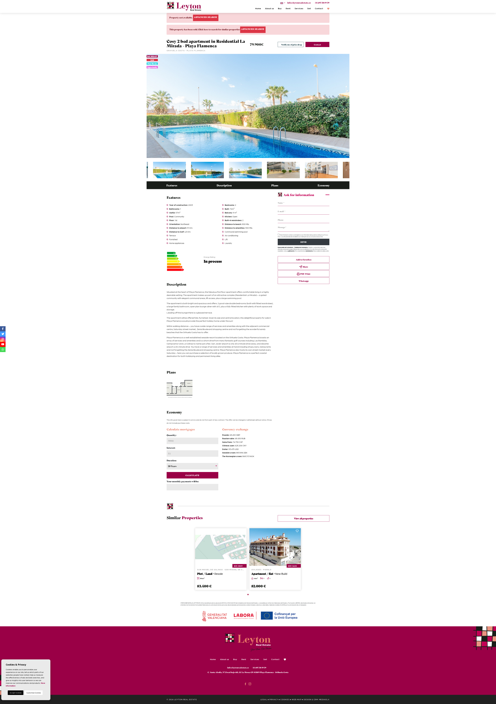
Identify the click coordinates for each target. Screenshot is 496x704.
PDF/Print (305, 273)
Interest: (171, 447)
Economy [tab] (324, 185)
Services (299, 8)
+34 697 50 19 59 (321, 2)
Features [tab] (171, 185)
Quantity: (171, 434)
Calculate (192, 475)
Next (346, 106)
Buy (280, 8)
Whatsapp (304, 280)
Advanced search (205, 17)
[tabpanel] (221, 559)
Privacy (273, 699)
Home (258, 8)
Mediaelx (324, 699)
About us (269, 8)
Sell (309, 8)
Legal (263, 699)
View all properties (303, 518)
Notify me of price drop (291, 44)
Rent (288, 8)
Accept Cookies (16, 693)
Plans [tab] (274, 185)
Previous (150, 106)
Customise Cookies (33, 693)
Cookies (284, 699)
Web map (296, 699)
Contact (319, 8)
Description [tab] (224, 185)
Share (305, 266)
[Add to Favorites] (243, 531)
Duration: (172, 460)
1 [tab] (248, 594)
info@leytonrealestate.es (299, 2)
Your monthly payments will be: (183, 481)
